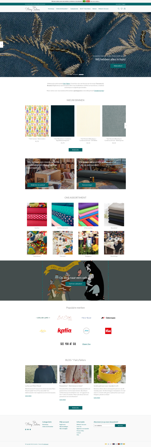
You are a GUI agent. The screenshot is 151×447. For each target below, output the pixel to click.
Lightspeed (46, 444)
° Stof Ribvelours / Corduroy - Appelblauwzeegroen (63, 139)
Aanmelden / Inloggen (120, 4)
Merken (94, 8)
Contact (79, 432)
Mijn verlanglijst (63, 428)
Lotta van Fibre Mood (33, 386)
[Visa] (108, 444)
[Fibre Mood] (86, 318)
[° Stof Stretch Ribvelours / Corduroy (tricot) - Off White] (88, 121)
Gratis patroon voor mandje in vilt (106, 386)
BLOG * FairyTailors (85, 8)
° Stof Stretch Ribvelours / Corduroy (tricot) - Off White (88, 139)
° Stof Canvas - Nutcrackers (37, 139)
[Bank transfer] (116, 444)
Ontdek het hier (99, 91)
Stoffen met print (62, 228)
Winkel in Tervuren (103, 8)
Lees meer (28, 396)
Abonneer (120, 425)
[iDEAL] (106, 444)
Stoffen (37, 228)
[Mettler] (86, 331)
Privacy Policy (80, 430)
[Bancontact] (111, 444)
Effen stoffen (88, 228)
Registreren (62, 424)
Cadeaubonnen (74, 8)
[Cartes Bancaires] (121, 444)
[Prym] (108, 331)
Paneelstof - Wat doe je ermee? (70, 386)
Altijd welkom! (118, 66)
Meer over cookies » (94, 1)
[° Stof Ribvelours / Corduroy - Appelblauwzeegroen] (62, 121)
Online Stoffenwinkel (47, 426)
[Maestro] (114, 444)
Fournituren (37, 256)
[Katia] (64, 331)
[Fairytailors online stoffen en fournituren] (32, 8)
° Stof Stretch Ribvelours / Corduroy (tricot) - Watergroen (114, 139)
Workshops (51, 8)
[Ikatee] (43, 331)
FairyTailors (66, 83)
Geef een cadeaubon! (75, 284)
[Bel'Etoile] (64, 318)
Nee (88, 1)
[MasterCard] (119, 444)
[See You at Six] (68, 344)
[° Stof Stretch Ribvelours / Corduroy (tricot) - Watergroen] (114, 121)
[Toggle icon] (118, 8)
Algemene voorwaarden (83, 428)
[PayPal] (124, 444)
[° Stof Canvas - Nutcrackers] (37, 121)
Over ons (79, 426)
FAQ (78, 435)
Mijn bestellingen (63, 426)
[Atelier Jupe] (43, 318)
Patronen (63, 256)
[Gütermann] (108, 318)
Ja (84, 1)
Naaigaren (88, 256)
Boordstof (114, 228)
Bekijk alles (75, 150)
